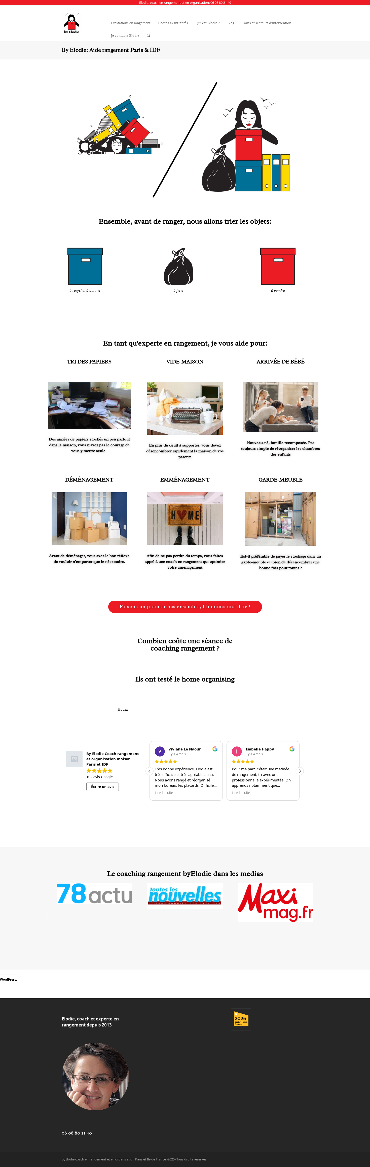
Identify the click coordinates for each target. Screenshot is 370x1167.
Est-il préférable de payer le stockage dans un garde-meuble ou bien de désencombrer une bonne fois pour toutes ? (280, 562)
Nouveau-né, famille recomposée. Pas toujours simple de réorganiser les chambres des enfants (280, 448)
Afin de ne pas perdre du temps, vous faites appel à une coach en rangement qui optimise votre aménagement (185, 561)
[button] (148, 35)
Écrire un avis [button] (102, 786)
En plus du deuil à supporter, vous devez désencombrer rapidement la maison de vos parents (185, 451)
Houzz (123, 709)
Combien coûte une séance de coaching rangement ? (185, 644)
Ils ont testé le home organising (185, 679)
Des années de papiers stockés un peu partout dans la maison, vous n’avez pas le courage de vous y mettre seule (89, 445)
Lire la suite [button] (164, 793)
